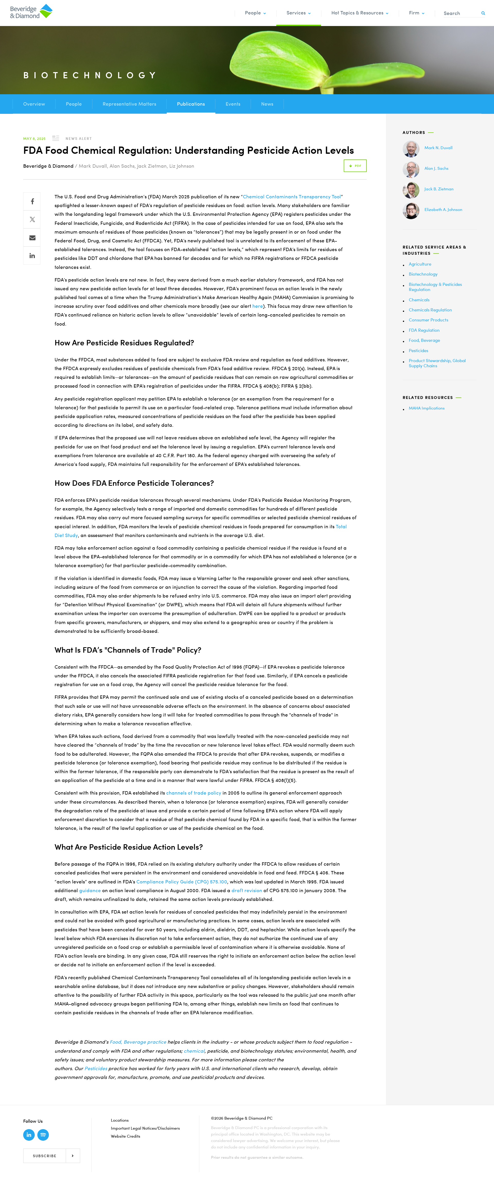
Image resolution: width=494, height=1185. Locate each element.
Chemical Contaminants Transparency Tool (292, 197)
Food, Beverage (424, 340)
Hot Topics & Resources (357, 13)
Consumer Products (428, 319)
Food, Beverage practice (138, 1042)
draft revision (247, 890)
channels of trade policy (193, 793)
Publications (191, 104)
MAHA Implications (427, 408)
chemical (194, 1051)
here (257, 306)
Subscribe (45, 1156)
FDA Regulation (424, 330)
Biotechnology (423, 274)
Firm (414, 13)
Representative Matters (129, 104)
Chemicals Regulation (430, 309)
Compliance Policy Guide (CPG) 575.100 (181, 882)
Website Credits (125, 1136)
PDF (358, 166)
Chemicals (419, 299)
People (253, 13)
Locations (120, 1120)
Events (233, 104)
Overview (34, 104)
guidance (90, 890)
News (267, 104)
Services (296, 13)
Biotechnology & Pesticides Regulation (435, 287)
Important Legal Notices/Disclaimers (145, 1128)
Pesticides (418, 350)
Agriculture (420, 264)
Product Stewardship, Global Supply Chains (437, 363)
